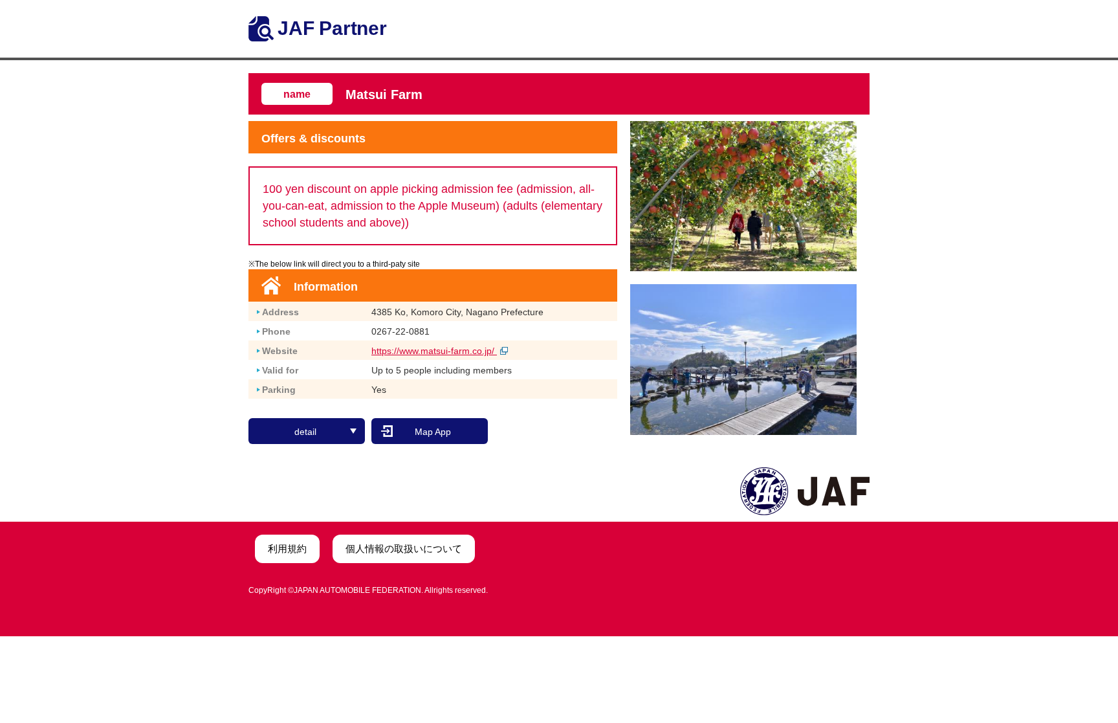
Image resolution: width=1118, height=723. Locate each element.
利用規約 (287, 548)
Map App (433, 432)
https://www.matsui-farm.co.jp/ (434, 351)
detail (305, 432)
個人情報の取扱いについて (403, 548)
